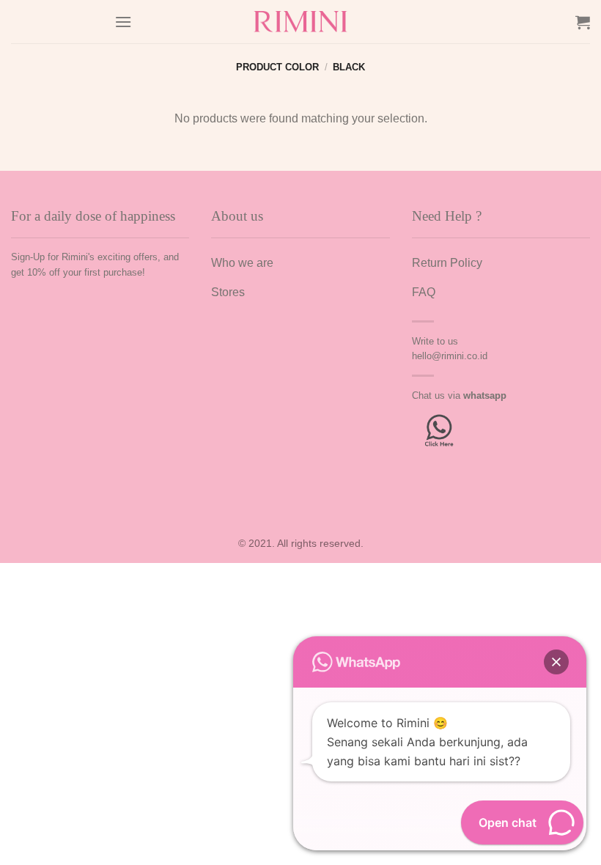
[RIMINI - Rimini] (300, 21)
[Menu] (123, 22)
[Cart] (582, 22)
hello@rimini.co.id (449, 355)
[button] (556, 661)
